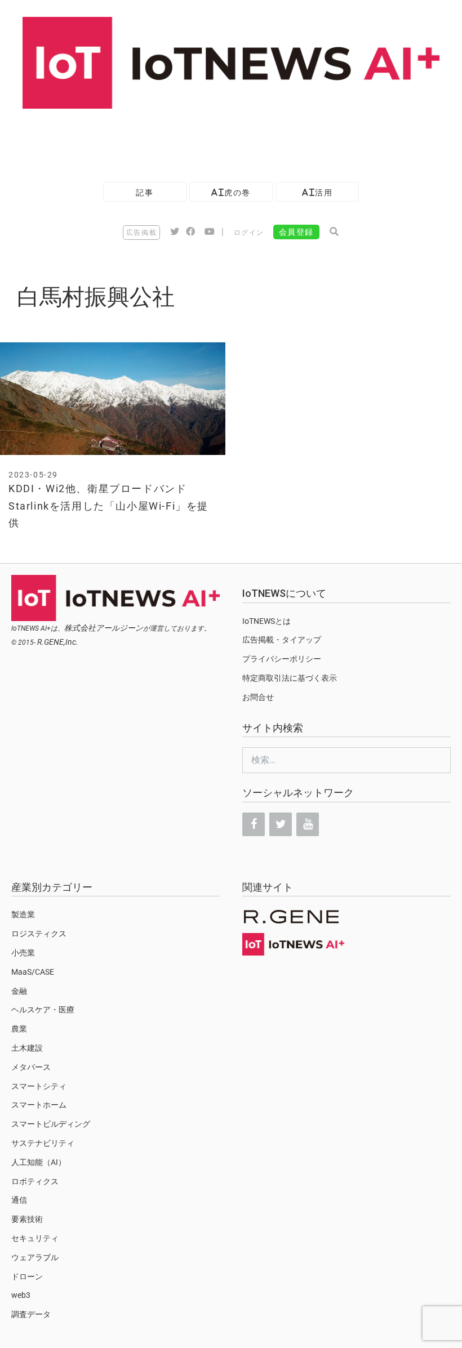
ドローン (27, 1276)
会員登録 (296, 231)
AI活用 (317, 192)
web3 (20, 1295)
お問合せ (258, 697)
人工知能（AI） (38, 1162)
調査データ (31, 1314)
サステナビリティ (42, 1143)
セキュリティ (35, 1238)
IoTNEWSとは (266, 621)
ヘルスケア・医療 (42, 1009)
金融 (19, 991)
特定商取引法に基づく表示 (289, 677)
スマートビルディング (50, 1123)
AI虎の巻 (231, 192)
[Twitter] (280, 824)
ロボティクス (35, 1181)
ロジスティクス (38, 933)
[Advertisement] (205, 139)
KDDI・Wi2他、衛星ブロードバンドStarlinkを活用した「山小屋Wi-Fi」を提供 (108, 506)
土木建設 (27, 1047)
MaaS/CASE (32, 971)
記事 (144, 192)
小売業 (23, 952)
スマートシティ (38, 1086)
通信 (19, 1199)
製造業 (23, 914)
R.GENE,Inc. (57, 641)
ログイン (249, 232)
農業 (19, 1028)
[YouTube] (307, 824)
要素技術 (27, 1219)
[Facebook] (253, 824)
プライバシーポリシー (281, 658)
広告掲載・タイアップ (281, 639)
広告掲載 (141, 232)
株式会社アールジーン (103, 627)
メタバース (31, 1067)
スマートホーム (38, 1104)
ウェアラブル (35, 1257)
